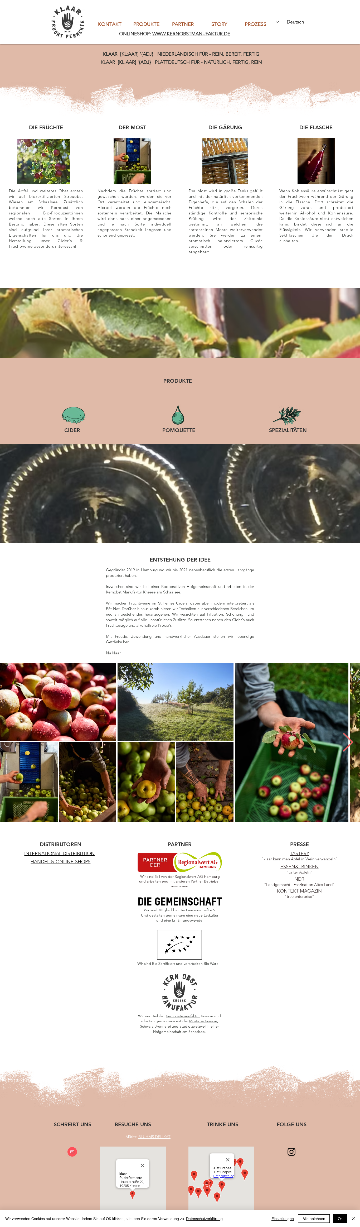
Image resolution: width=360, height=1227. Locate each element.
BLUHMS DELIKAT (154, 1136)
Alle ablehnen (314, 1218)
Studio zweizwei (193, 1026)
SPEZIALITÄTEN (288, 430)
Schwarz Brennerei (156, 1026)
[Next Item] (348, 743)
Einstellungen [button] (282, 1218)
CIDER (72, 430)
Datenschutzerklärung (204, 1218)
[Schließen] (354, 1218)
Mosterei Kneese (203, 1021)
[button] (59, 853)
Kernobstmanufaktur (183, 1016)
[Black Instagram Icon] (291, 1152)
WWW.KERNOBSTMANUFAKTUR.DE (191, 34)
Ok (340, 1218)
